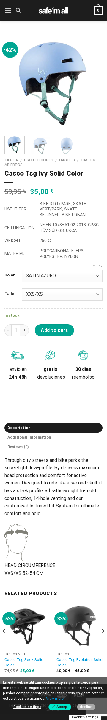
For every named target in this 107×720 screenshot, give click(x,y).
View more (55, 698)
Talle (9, 294)
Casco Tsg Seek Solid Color (23, 662)
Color (9, 275)
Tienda (11, 159)
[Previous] (14, 82)
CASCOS (67, 159)
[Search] (18, 10)
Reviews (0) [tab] (18, 447)
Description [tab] (19, 427)
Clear (98, 266)
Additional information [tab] (29, 437)
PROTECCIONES (38, 159)
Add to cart (54, 330)
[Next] (93, 82)
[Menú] (8, 10)
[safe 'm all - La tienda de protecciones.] (53, 10)
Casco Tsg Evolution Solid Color (79, 662)
